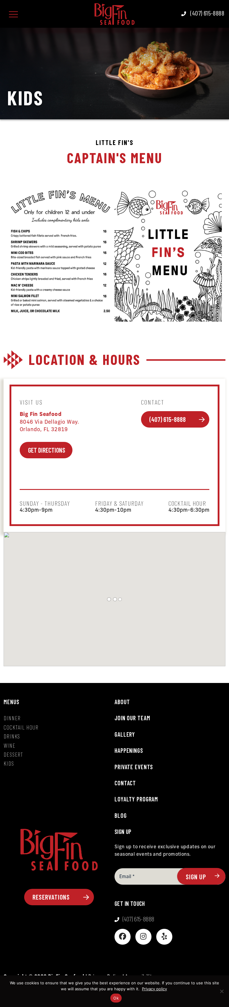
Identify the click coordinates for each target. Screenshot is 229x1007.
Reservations (52, 897)
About (122, 701)
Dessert (13, 754)
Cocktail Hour (21, 727)
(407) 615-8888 (168, 419)
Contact (125, 783)
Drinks (12, 736)
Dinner (12, 717)
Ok (116, 998)
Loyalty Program (136, 799)
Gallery (124, 734)
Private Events (133, 766)
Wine (10, 745)
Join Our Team (132, 717)
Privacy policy (154, 988)
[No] (222, 991)
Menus (11, 701)
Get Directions (48, 450)
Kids (9, 763)
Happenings (128, 750)
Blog (120, 815)
